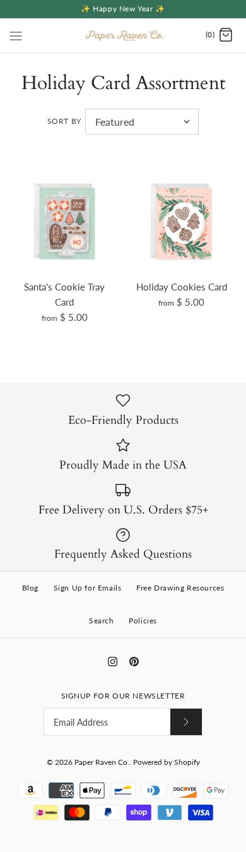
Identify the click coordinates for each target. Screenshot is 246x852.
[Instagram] (112, 661)
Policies (143, 620)
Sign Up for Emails (88, 587)
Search (101, 620)
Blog (30, 587)
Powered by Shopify (166, 762)
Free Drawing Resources (180, 587)
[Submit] (186, 722)
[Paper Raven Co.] (123, 35)
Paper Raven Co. (101, 762)
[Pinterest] (134, 661)
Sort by (64, 121)
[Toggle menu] (16, 35)
